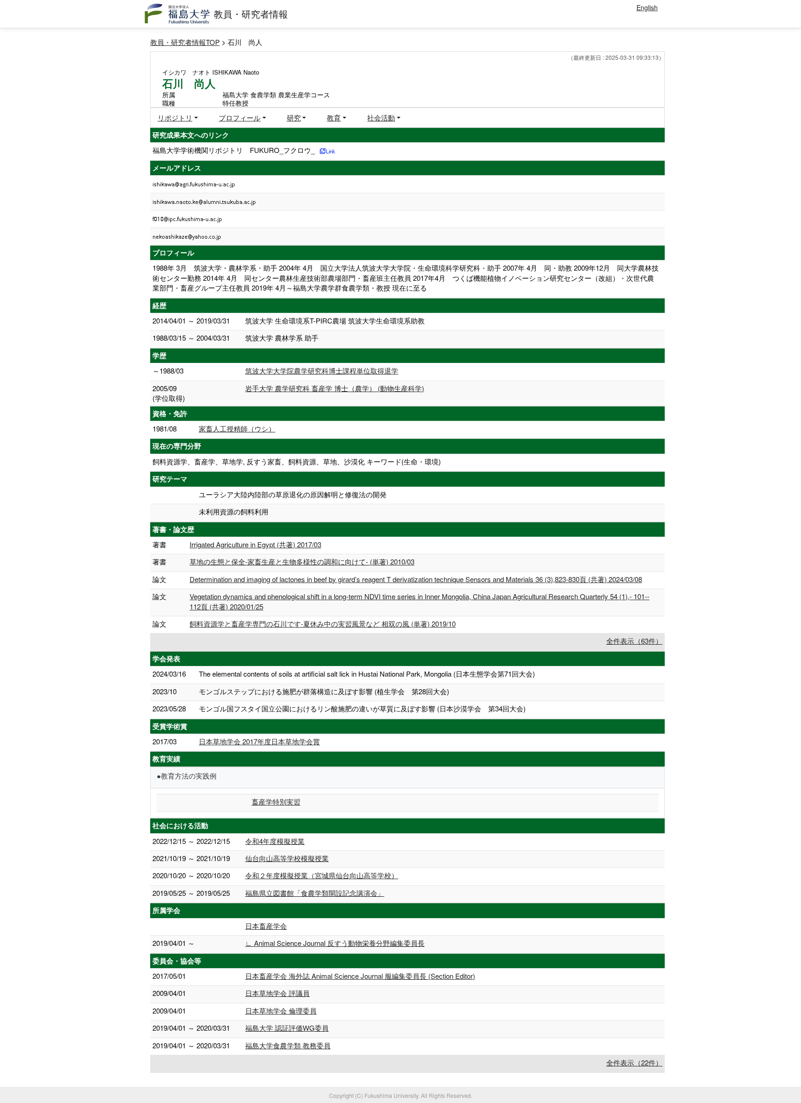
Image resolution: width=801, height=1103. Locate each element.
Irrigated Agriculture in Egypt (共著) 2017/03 (255, 544)
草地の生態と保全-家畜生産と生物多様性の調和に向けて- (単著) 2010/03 (302, 561)
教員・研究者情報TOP (185, 42)
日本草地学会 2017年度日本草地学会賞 (259, 741)
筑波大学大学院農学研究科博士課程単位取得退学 (321, 370)
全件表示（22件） (634, 1062)
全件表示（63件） (634, 641)
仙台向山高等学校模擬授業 (287, 858)
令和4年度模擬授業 (275, 841)
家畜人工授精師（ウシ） (237, 428)
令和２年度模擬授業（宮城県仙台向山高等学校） (321, 875)
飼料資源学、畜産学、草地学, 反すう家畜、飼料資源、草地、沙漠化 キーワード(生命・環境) (297, 461)
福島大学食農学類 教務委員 (288, 1045)
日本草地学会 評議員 (277, 993)
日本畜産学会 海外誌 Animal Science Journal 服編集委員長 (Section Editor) (360, 976)
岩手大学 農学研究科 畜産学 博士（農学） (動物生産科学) (334, 388)
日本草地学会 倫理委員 (281, 1010)
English (647, 7)
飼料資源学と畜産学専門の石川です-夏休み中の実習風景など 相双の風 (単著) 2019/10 (323, 623)
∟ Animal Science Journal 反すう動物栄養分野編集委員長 (335, 943)
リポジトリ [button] (175, 117)
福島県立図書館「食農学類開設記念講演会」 (314, 893)
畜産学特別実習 (276, 801)
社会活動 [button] (381, 117)
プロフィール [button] (240, 117)
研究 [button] (294, 117)
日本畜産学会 (266, 926)
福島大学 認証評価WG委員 (287, 1028)
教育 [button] (334, 117)
